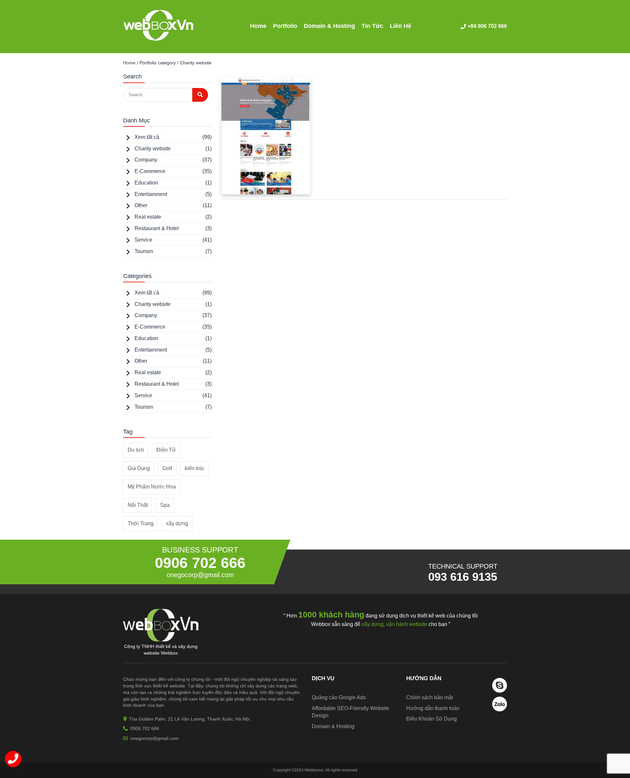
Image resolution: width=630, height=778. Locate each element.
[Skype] (499, 691)
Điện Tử (166, 450)
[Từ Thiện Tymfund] (265, 135)
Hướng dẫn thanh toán (432, 708)
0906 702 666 (200, 562)
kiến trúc (194, 468)
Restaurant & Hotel (157, 228)
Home (258, 26)
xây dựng (177, 523)
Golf (167, 468)
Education (146, 182)
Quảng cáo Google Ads (339, 697)
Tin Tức (372, 26)
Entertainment (151, 194)
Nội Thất (138, 505)
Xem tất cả (147, 137)
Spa (165, 505)
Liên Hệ (400, 26)
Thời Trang (141, 523)
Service (143, 240)
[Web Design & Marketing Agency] (158, 39)
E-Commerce (150, 171)
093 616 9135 (462, 576)
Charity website (153, 148)
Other (141, 205)
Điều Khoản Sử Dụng (431, 719)
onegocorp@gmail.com (200, 574)
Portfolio (285, 26)
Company (146, 159)
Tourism (144, 251)
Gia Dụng (139, 468)
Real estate (148, 217)
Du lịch (136, 450)
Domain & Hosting (329, 26)
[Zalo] (499, 709)
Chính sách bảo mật (429, 697)
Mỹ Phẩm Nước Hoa (152, 486)
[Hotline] (13, 759)
